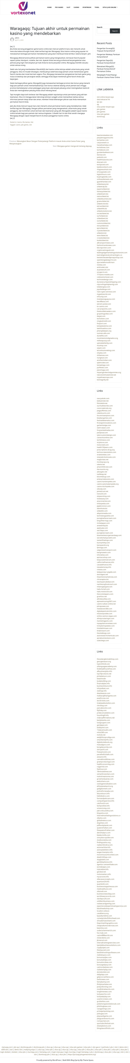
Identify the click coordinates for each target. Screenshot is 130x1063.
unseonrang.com (103, 808)
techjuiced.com (103, 164)
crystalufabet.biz (103, 230)
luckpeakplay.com (104, 996)
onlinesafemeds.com (105, 179)
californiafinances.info (105, 562)
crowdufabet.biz (103, 238)
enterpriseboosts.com (105, 479)
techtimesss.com (103, 440)
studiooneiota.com (104, 840)
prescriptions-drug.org (106, 450)
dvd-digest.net (102, 574)
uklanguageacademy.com (107, 666)
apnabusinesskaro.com (106, 638)
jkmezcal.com (102, 940)
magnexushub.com (104, 169)
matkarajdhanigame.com (106, 696)
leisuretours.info (103, 793)
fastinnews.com (103, 979)
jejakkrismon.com (104, 506)
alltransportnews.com (105, 243)
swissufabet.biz (103, 196)
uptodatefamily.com (104, 343)
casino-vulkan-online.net (106, 604)
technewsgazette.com (105, 516)
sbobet (14, 1052)
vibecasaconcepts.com (105, 879)
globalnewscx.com (104, 820)
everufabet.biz (102, 235)
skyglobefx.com (103, 859)
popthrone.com (103, 698)
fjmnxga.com (102, 547)
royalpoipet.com (103, 947)
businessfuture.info (104, 686)
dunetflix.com (102, 336)
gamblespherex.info (104, 862)
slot (30, 125)
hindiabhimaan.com (104, 628)
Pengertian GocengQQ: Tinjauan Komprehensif (106, 49)
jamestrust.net (102, 491)
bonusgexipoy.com (104, 965)
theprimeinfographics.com (107, 923)
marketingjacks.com (105, 621)
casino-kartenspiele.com (106, 481)
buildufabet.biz (102, 240)
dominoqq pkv (26, 1047)
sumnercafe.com (103, 333)
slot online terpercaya (105, 97)
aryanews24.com (103, 270)
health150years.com (104, 447)
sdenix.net (101, 464)
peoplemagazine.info (105, 138)
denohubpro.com (103, 833)
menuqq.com (7, 1047)
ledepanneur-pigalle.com (106, 572)
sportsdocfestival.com (105, 1023)
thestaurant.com (103, 950)
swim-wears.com (103, 428)
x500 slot (4, 1049)
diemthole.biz (102, 508)
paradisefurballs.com (105, 754)
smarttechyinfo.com (104, 740)
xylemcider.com (103, 362)
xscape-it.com (102, 272)
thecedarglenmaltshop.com (107, 659)
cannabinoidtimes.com (105, 759)
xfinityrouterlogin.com (105, 618)
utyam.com (101, 348)
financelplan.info (103, 683)
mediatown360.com (104, 609)
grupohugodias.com (105, 314)
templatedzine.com (104, 326)
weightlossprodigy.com (106, 737)
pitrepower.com (103, 606)
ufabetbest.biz (102, 218)
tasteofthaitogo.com (105, 540)
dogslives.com (102, 823)
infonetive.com (102, 555)
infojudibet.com (103, 688)
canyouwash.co (103, 142)
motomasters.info (104, 874)
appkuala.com (102, 528)
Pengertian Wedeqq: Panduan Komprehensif (108, 55)
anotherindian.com (104, 360)
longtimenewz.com (104, 991)
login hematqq (83, 1052)
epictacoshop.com (104, 557)
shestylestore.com (104, 1026)
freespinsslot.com (104, 752)
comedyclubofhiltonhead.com (108, 918)
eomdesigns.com (103, 867)
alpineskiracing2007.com (106, 601)
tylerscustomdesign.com (106, 435)
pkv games (24, 125)
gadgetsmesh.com (104, 788)
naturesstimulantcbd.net (106, 375)
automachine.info (103, 847)
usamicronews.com (104, 999)
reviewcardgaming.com (106, 903)
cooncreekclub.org (104, 408)
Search (99, 27)
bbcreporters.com (104, 248)
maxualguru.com (103, 744)
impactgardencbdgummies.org (109, 372)
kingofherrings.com (104, 521)
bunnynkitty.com (103, 543)
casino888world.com (105, 935)
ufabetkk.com (102, 511)
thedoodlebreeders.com (106, 311)
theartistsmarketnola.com (107, 577)
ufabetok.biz (102, 233)
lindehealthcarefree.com (106, 669)
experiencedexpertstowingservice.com (112, 906)
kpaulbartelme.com (104, 916)
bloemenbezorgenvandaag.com (109, 535)
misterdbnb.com (103, 938)
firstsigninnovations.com (106, 423)
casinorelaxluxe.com (105, 967)
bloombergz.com (103, 477)
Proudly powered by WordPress (48, 1060)
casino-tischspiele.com (105, 486)
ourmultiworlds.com (105, 406)
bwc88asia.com (103, 301)
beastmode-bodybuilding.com (104, 679)
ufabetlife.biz (102, 208)
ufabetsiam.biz (102, 194)
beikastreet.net (103, 401)
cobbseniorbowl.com (105, 277)
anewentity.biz (102, 525)
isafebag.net (101, 474)
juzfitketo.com (102, 367)
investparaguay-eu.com (106, 299)
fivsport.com (102, 323)
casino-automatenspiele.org (108, 484)
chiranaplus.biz (103, 579)
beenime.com (102, 928)
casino (18, 125)
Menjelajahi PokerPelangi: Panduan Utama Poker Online (108, 76)
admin (17, 38)
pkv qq (16, 1047)
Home (49, 7)
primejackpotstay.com (105, 1011)
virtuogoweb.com (103, 172)
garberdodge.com (104, 425)
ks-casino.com (102, 306)
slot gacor (96, 1047)
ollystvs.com (101, 818)
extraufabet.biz (103, 206)
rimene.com (101, 569)
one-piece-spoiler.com (105, 837)
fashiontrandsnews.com (106, 245)
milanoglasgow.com (104, 587)
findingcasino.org (103, 842)
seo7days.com (102, 530)
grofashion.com (103, 1001)
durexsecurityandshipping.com (109, 282)
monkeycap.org (103, 462)
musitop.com (102, 345)
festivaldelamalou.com (105, 420)
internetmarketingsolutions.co (108, 815)
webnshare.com (103, 781)
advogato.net (102, 472)
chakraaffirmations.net (106, 718)
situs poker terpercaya (105, 107)
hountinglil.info (103, 715)
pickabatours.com (104, 676)
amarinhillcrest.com (104, 467)
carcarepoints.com (104, 309)
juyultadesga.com (103, 289)
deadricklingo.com (104, 857)
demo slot (123, 1047)
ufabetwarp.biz (103, 184)
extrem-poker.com (104, 304)
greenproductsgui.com (106, 762)
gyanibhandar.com (104, 182)
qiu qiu (99, 102)
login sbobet (5, 1052)
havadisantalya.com (104, 145)
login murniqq (70, 1052)
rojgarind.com (102, 766)
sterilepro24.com (103, 899)
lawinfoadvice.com (104, 328)
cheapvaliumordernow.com (107, 925)
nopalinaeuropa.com (105, 377)
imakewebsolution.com (106, 703)
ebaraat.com (102, 162)
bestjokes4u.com (103, 720)
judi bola (105, 1047)
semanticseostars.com (105, 774)
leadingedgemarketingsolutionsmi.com (112, 252)
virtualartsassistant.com (106, 921)
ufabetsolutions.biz (104, 211)
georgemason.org (104, 661)
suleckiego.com (103, 640)
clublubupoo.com (103, 955)
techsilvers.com (103, 318)
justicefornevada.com (105, 791)
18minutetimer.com (104, 771)
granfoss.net (102, 596)
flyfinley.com (102, 710)
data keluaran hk (103, 99)
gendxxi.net (101, 872)
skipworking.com (103, 496)
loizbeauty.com (102, 499)
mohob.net (101, 735)
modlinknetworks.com (105, 989)
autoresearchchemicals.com (108, 635)
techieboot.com (103, 150)
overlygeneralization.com (106, 784)
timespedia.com (103, 503)
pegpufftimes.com (104, 410)
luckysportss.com (103, 994)
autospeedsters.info (104, 850)
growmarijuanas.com (105, 779)
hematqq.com (45, 1052)
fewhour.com (102, 769)
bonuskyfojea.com (104, 960)
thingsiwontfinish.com (105, 1028)
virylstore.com (102, 442)
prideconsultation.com (105, 713)
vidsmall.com (102, 891)
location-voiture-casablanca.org (103, 912)
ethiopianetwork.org (105, 786)
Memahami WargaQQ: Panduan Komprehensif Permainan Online (106, 68)
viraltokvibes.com (103, 455)
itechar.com (101, 155)
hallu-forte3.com (103, 589)
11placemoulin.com (104, 730)
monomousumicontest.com (107, 855)
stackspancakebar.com (105, 582)
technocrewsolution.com (106, 452)
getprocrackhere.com (105, 977)
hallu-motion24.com (104, 591)
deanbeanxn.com (103, 693)
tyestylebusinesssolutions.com (108, 945)
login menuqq (57, 1052)
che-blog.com (102, 705)
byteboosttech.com (104, 167)
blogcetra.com (102, 813)
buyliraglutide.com (104, 177)
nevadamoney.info (104, 567)
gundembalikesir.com (105, 152)
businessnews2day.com (106, 894)
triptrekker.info (102, 869)
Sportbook (87, 7)
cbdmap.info (102, 691)
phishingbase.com (104, 1006)
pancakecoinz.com (104, 708)
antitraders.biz (102, 267)
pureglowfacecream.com (106, 518)
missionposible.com (104, 613)
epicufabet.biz (102, 228)
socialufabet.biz (103, 213)
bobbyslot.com (102, 727)
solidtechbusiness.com (105, 901)
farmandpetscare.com (105, 798)
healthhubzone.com (104, 160)
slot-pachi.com (102, 749)
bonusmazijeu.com (104, 957)
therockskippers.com (105, 594)
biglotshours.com (103, 174)
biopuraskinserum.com (106, 560)
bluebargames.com (104, 418)
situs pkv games (103, 114)
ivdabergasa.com (103, 287)
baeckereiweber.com (105, 135)
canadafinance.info (104, 565)
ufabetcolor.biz (102, 204)
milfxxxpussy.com (103, 340)
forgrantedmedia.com (105, 430)
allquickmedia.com (104, 513)
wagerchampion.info (105, 852)
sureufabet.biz (102, 221)
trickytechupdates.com (106, 626)
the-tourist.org (102, 469)
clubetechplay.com (104, 969)
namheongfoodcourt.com (107, 584)
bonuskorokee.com (104, 962)
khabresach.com (103, 631)
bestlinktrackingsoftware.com (108, 952)
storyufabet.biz (103, 226)
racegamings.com (104, 1009)
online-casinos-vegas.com (107, 616)
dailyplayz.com (102, 974)
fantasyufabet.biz (103, 191)
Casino (76, 7)
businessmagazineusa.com (107, 886)
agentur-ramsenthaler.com (107, 864)
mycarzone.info (103, 877)
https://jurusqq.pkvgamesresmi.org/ (82, 1054)
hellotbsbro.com (103, 796)
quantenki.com (102, 884)
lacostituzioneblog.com (106, 350)
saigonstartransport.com (106, 550)
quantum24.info (103, 881)
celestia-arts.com (103, 413)
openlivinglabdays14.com (106, 260)
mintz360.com (102, 732)
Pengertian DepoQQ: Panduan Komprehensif (106, 61)
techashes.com (102, 140)
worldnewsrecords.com (106, 896)
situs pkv (87, 1047)
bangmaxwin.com (104, 552)
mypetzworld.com (104, 294)
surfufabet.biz (102, 216)
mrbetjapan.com (103, 523)
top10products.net (104, 674)
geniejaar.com (102, 725)
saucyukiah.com (103, 398)
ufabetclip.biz (102, 186)
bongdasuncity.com (104, 747)
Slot (68, 7)
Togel (97, 7)
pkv (111, 1047)
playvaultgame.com (104, 1016)
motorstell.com (103, 445)
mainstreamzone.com (105, 776)
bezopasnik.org (103, 545)
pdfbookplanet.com (104, 825)
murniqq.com (32, 1052)
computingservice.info (105, 801)
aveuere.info (102, 757)
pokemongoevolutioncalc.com (108, 1004)
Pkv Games (59, 7)
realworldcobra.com (105, 845)
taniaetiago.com (103, 365)
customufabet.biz (103, 223)
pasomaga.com (103, 370)
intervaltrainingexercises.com (108, 943)
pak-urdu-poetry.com (105, 811)
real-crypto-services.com (106, 292)
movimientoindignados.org (107, 338)
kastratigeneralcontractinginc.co (109, 255)
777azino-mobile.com (105, 274)
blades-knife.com (103, 835)
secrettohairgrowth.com (106, 538)
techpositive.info (103, 806)
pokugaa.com (102, 1013)
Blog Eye (74, 1060)
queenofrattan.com (104, 828)
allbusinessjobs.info (104, 671)
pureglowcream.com (105, 533)
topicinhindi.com (103, 664)
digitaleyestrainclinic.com (106, 611)
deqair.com (101, 316)
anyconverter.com (104, 501)
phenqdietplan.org (104, 331)
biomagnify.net (102, 380)
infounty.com (102, 296)
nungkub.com (102, 358)
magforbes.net (102, 459)
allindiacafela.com (104, 599)
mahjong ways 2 (30, 1049)
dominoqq (101, 116)
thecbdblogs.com (103, 633)
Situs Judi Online (109, 7)
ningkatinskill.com (104, 321)
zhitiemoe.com (102, 355)
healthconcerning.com (105, 764)
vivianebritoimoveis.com (106, 457)
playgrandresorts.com (105, 1018)
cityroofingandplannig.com (107, 284)
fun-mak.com (102, 933)
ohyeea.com (101, 353)
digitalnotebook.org (104, 742)
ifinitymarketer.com (104, 984)
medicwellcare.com (104, 889)
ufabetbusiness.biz (104, 199)
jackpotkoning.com (104, 987)
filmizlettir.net (102, 403)
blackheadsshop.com (105, 908)
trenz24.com (102, 494)
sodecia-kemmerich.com (106, 930)
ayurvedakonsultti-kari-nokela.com (106, 263)
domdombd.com (103, 972)
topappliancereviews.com (107, 623)
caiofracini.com (103, 803)
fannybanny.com (103, 982)
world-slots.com (103, 700)
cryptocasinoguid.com (105, 250)
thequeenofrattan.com (105, 830)
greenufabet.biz (103, 201)
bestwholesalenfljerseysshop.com (110, 257)
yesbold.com (102, 157)
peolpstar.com (102, 432)
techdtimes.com (103, 147)
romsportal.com (103, 1021)
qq (98, 104)
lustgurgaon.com (103, 722)
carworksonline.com (105, 437)
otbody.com (101, 489)
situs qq (49, 1047)
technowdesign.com (105, 279)
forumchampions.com (105, 415)
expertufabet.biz (103, 189)
